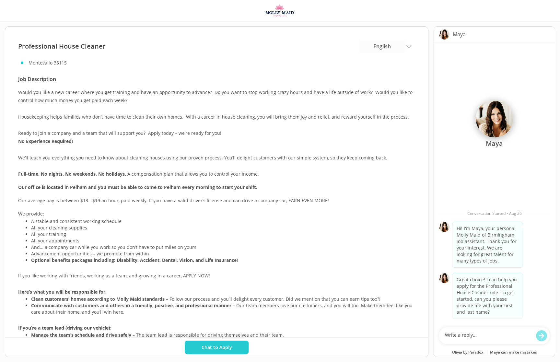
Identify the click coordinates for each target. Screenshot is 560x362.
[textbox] (488, 336)
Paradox (476, 352)
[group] (494, 183)
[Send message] (541, 335)
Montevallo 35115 (48, 63)
